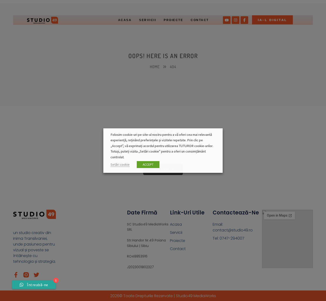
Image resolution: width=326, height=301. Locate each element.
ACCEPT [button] (148, 165)
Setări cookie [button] (120, 164)
